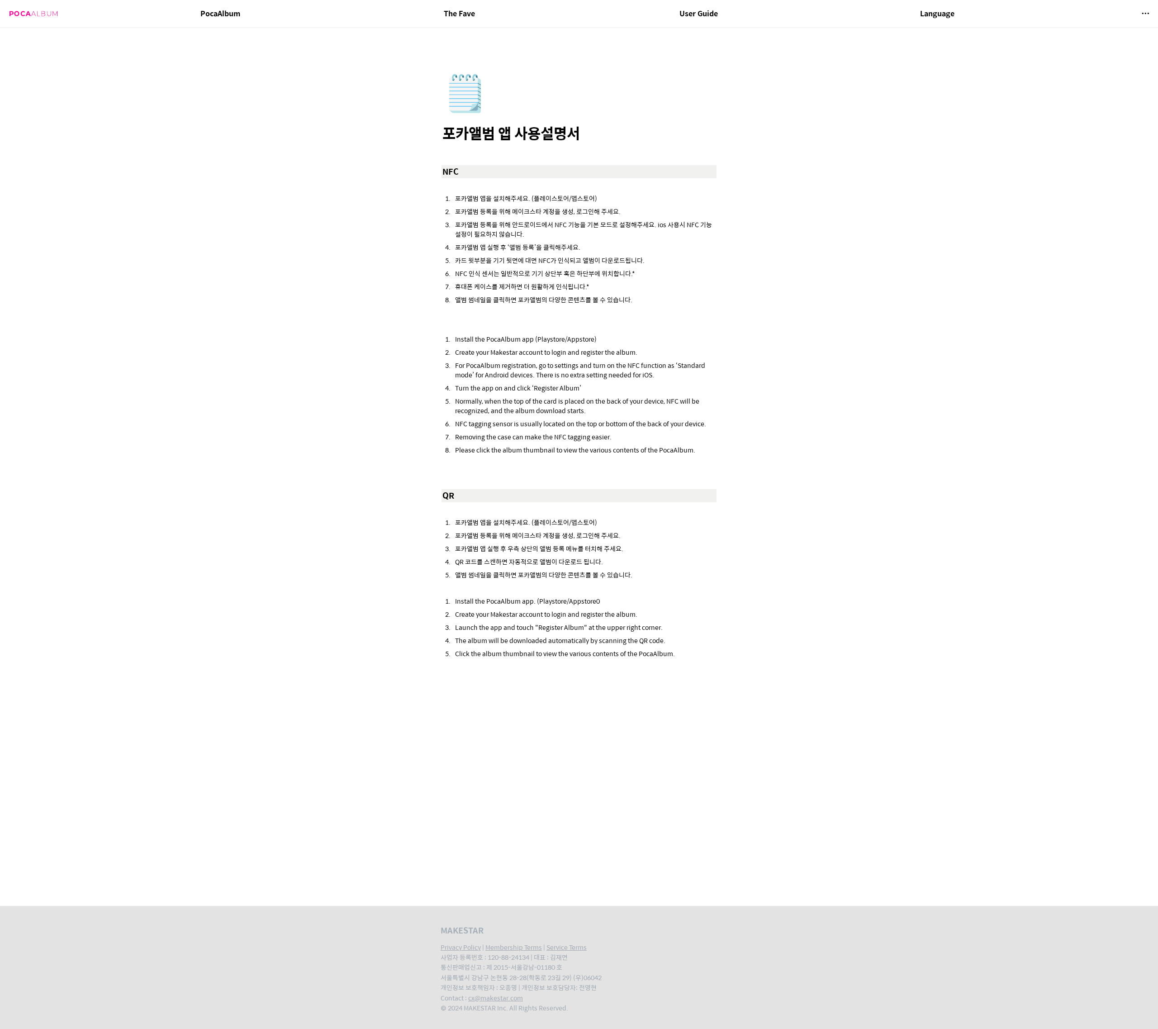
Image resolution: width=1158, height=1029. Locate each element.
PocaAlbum (220, 13)
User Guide (698, 13)
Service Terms (566, 947)
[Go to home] (33, 13)
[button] (1145, 13)
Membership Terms (513, 947)
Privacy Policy (461, 947)
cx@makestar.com (495, 998)
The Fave (459, 13)
